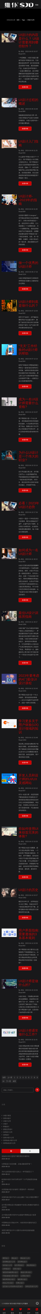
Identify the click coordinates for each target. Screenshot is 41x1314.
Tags (23, 20)
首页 (18, 20)
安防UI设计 (17, 1269)
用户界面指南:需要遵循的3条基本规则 (29, 934)
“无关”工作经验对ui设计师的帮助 (28, 349)
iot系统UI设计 (25, 1276)
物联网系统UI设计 (9, 1279)
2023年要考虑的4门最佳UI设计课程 (29, 679)
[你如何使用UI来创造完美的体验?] (9, 831)
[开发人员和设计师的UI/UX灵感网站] (9, 779)
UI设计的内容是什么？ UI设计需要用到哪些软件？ (29, 40)
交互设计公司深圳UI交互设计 (13, 1286)
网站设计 (15, 1258)
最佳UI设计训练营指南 (28, 614)
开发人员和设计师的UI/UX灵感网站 (28, 779)
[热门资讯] (30, 1151)
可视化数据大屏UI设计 (10, 1276)
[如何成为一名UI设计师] (9, 553)
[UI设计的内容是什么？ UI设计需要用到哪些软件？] (9, 37)
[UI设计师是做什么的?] (9, 984)
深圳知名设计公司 (9, 1143)
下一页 (8, 1081)
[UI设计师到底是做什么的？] (9, 305)
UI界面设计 (6, 1269)
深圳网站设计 (22, 1262)
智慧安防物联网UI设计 (10, 1272)
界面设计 (6, 1126)
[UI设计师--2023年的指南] (9, 199)
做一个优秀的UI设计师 (28, 264)
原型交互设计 (7, 1129)
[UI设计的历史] (9, 892)
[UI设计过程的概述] (9, 102)
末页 (14, 1081)
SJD (3, 1303)
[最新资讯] (11, 1151)
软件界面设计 (19, 1265)
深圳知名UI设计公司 (10, 1140)
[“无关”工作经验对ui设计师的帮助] (9, 349)
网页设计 (6, 1258)
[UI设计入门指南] (9, 144)
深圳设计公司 (7, 1132)
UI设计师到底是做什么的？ (28, 303)
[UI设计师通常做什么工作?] (9, 1033)
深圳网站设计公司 (9, 1262)
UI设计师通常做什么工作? (28, 1032)
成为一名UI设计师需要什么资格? (28, 403)
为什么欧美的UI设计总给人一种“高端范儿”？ (18, 1172)
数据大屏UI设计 (26, 1272)
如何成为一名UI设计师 (28, 552)
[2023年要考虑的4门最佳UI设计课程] (9, 679)
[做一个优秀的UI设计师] (9, 266)
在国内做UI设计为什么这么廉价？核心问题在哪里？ (20, 1197)
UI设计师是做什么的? (28, 983)
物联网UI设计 (22, 1279)
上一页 (10, 1077)
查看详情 (25, 87)
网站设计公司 (25, 1258)
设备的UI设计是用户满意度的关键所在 (16, 1156)
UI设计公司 (30, 20)
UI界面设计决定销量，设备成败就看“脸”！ (17, 1164)
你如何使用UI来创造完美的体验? (28, 832)
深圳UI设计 (7, 1118)
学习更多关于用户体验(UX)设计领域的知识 (28, 726)
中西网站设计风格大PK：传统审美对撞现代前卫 (19, 1223)
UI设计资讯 (7, 1115)
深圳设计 (6, 1135)
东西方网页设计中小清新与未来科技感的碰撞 (18, 1230)
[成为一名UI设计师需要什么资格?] (9, 401)
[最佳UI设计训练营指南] (9, 616)
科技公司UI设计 (8, 1283)
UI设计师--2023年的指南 (28, 200)
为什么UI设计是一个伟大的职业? (28, 456)
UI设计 (5, 1124)
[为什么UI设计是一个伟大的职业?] (9, 455)
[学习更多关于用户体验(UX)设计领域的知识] (9, 723)
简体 (36, 5)
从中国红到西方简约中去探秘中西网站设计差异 (19, 1215)
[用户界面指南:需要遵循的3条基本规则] (9, 933)
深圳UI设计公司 (8, 1137)
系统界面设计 (31, 1265)
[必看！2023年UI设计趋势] (9, 506)
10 (3, 1081)
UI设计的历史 (28, 890)
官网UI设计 (20, 1283)
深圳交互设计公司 (31, 1286)
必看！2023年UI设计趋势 (29, 505)
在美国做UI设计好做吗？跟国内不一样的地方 (18, 1189)
